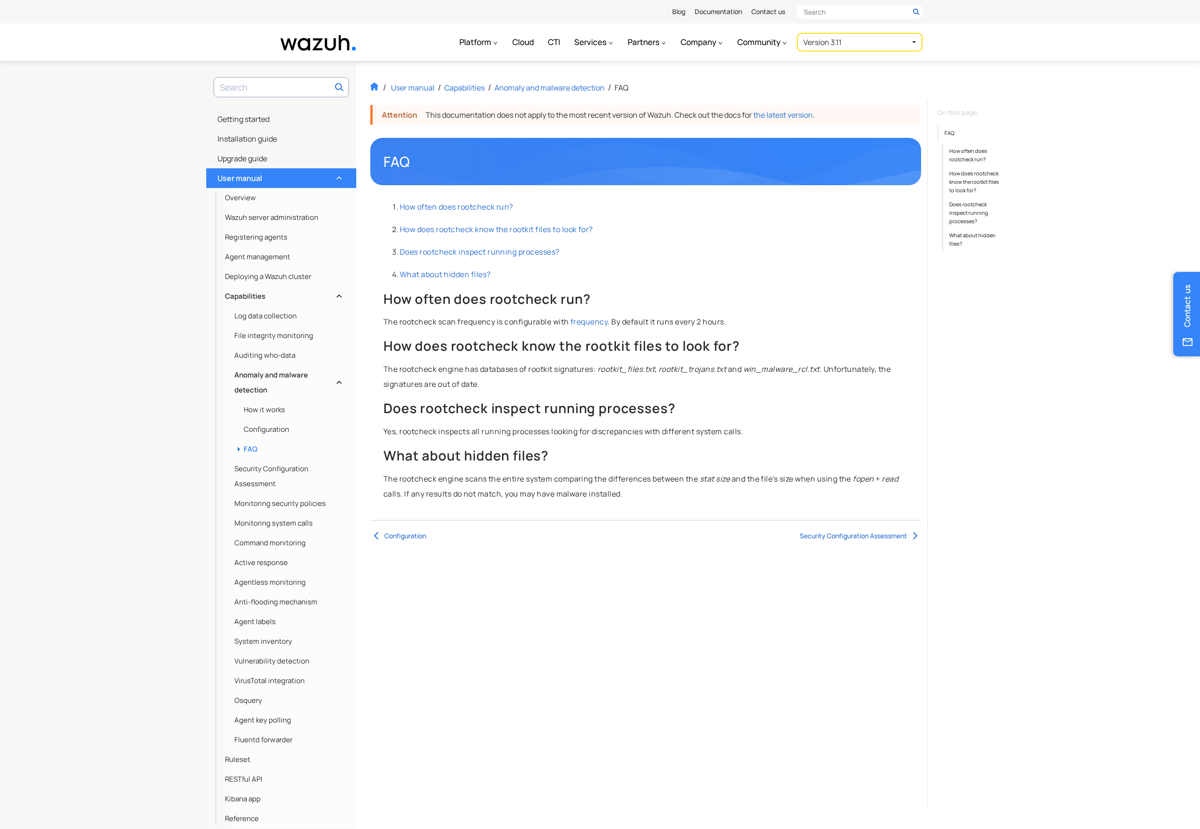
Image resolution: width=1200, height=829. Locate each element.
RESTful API (243, 779)
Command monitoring (270, 543)
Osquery (248, 700)
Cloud (523, 42)
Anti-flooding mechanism (275, 602)
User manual (279, 175)
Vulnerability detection (271, 661)
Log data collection (265, 316)
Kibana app (243, 799)
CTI (554, 42)
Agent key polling (262, 720)
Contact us (768, 11)
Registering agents (256, 237)
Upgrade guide (242, 158)
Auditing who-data (264, 355)
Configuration (266, 429)
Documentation (718, 11)
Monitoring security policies (280, 503)
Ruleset (237, 759)
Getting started (244, 119)
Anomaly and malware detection (287, 382)
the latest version (783, 115)
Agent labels (255, 621)
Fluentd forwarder (263, 740)
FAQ (250, 449)
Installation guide (247, 139)
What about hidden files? (445, 274)
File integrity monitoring (273, 335)
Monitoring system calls (273, 523)
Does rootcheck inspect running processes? (480, 252)
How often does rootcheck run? (456, 207)
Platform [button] (476, 42)
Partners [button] (644, 42)
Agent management (257, 257)
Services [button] (591, 42)
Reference (242, 818)
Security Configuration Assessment (271, 476)
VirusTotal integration (269, 681)
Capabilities (282, 293)
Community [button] (759, 42)
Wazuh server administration (271, 217)
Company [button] (699, 42)
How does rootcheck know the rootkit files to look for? (496, 229)
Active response (261, 562)
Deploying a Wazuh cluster (268, 276)
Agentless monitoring (270, 582)
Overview (240, 198)
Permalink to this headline (415, 162)
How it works (264, 409)
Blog (678, 11)
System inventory (263, 641)
